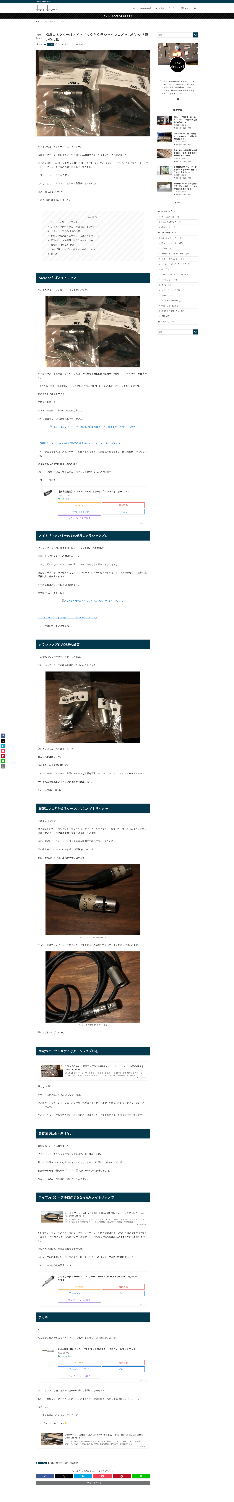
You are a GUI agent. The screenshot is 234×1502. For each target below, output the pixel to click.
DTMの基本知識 (170, 217)
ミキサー (166, 295)
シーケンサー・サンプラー (174, 274)
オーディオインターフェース (175, 254)
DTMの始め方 (168, 211)
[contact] (177, 99)
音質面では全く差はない (63, 245)
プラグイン (167, 322)
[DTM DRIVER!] (47, 8)
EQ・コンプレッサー (172, 238)
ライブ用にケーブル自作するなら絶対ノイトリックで (77, 249)
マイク (166, 285)
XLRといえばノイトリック (64, 222)
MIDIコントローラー (172, 243)
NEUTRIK (74, 1463)
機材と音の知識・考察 (172, 311)
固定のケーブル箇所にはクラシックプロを (72, 240)
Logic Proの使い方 (171, 222)
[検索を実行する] (195, 35)
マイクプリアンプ (170, 290)
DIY (66, 1463)
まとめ (54, 254)
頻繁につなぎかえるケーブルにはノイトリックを (75, 236)
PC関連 (166, 248)
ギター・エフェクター (172, 259)
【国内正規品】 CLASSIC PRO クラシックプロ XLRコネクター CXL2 (93, 491)
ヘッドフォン (169, 280)
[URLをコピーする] (3, 766)
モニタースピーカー (171, 301)
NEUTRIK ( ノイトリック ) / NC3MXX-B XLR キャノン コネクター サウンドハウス (79, 443)
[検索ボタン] (195, 8)
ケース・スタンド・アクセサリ (175, 264)
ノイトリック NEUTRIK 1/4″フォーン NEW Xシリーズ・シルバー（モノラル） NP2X (99, 1278)
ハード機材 (168, 232)
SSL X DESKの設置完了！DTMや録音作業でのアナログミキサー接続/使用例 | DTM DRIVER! (104, 1067)
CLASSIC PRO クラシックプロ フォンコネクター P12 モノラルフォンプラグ (97, 1349)
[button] (45, 1476)
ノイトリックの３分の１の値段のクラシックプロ (75, 227)
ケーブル (50, 44)
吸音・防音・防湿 (170, 306)
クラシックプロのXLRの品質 (65, 231)
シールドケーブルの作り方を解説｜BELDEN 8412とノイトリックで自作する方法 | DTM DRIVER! (104, 1214)
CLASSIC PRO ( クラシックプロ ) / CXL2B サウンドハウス (67, 618)
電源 (165, 316)
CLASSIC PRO (57, 1463)
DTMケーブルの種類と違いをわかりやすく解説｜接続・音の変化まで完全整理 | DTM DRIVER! (104, 1436)
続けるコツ (168, 227)
